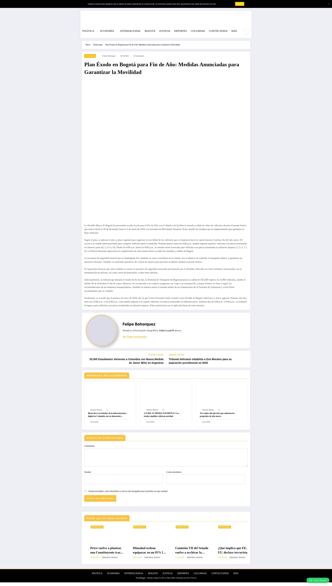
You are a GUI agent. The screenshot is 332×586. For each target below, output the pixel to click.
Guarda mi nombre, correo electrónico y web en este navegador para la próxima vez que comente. (128, 491)
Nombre (87, 472)
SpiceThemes (191, 578)
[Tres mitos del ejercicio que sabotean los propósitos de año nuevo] (222, 395)
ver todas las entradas (135, 336)
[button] (317, 580)
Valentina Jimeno (106, 557)
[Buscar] (247, 31)
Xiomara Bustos (96, 410)
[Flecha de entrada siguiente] (247, 359)
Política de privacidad (225, 4)
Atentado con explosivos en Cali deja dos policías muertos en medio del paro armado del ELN (230, 550)
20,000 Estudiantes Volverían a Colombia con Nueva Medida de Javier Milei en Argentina (126, 361)
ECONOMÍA (107, 30)
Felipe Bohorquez (108, 56)
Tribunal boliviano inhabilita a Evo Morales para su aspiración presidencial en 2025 (200, 361)
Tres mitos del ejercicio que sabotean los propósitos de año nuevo (217, 414)
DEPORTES (180, 30)
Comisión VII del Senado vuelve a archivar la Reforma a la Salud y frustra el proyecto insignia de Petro (145, 550)
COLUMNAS (198, 30)
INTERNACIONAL (130, 30)
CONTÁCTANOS (218, 30)
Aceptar (239, 4)
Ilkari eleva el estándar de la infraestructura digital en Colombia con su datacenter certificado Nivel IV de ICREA (107, 415)
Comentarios (89, 446)
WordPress (162, 578)
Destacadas (90, 56)
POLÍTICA (88, 30)
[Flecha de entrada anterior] (85, 359)
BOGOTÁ (150, 30)
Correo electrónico (174, 472)
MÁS (234, 30)
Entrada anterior (155, 354)
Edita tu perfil (166, 330)
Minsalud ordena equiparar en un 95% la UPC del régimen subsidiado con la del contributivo (102, 550)
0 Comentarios (139, 56)
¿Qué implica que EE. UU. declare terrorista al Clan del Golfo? (187, 550)
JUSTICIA (164, 30)
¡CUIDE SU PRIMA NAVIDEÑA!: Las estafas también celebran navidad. (161, 414)
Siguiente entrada (176, 354)
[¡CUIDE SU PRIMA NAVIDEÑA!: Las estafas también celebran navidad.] (166, 395)
